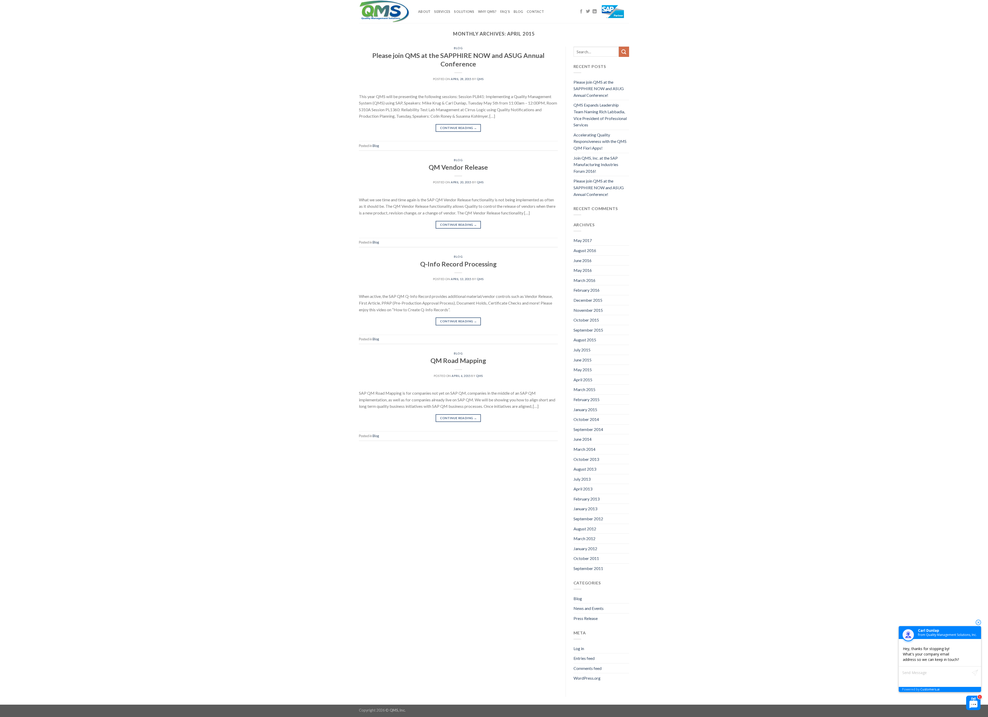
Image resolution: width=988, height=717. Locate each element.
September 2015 (588, 329)
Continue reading (458, 128)
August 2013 (585, 469)
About (424, 12)
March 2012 (584, 538)
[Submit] (624, 52)
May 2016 (583, 270)
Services (442, 12)
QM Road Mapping (458, 360)
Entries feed (584, 658)
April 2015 (583, 379)
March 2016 (584, 280)
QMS (480, 79)
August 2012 (585, 528)
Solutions (464, 12)
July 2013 (582, 479)
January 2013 (585, 508)
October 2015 (586, 319)
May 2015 (583, 369)
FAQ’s (505, 12)
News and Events (589, 608)
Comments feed (588, 668)
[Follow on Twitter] (588, 11)
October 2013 (586, 459)
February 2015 (586, 399)
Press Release (586, 618)
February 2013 (586, 498)
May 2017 (583, 240)
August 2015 (585, 339)
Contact (535, 12)
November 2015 (588, 310)
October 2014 (586, 419)
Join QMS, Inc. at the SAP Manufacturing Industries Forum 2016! (596, 165)
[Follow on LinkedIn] (595, 11)
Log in (579, 648)
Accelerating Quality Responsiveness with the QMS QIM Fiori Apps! (600, 141)
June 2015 (583, 359)
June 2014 (583, 439)
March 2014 (584, 449)
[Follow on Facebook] (581, 11)
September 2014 (588, 429)
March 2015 (584, 389)
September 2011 (588, 568)
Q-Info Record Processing (458, 264)
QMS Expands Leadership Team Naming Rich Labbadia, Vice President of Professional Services (600, 114)
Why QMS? (487, 12)
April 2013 (583, 488)
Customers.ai (930, 689)
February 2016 (586, 290)
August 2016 (585, 250)
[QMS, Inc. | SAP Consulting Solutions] (384, 11)
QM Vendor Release (458, 167)
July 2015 (582, 349)
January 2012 (585, 548)
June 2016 (583, 260)
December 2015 (588, 300)
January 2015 (585, 409)
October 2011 (586, 558)
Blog (518, 12)
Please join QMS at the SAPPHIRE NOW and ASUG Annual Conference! (599, 89)
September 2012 (588, 518)
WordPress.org (587, 678)
